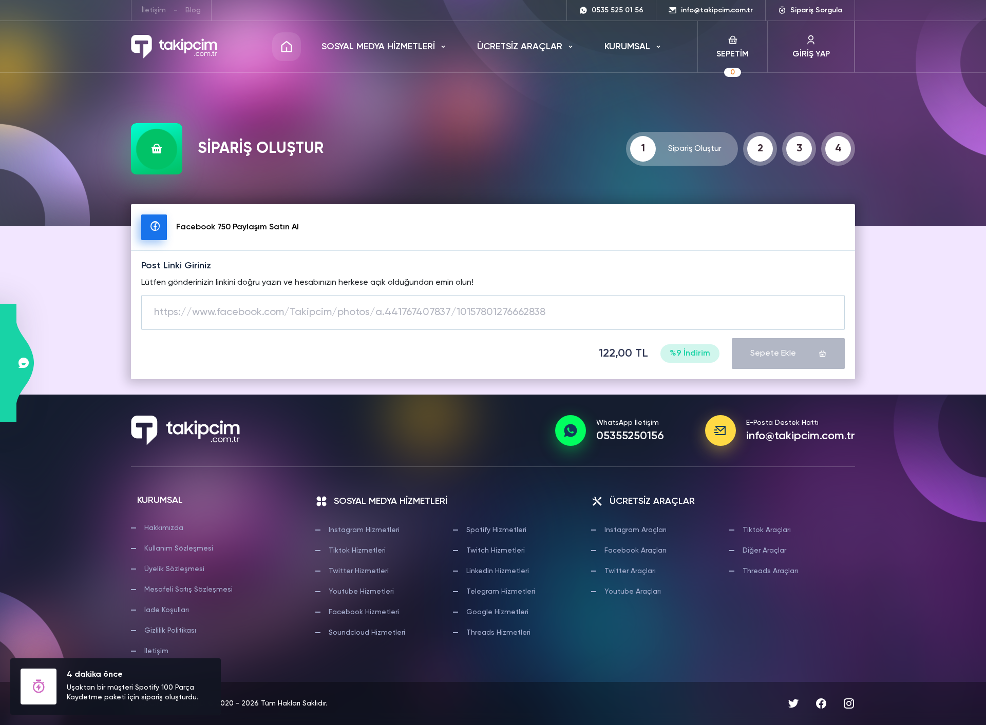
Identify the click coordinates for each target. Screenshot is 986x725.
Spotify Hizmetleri (496, 530)
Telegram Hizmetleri (500, 591)
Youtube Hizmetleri (361, 591)
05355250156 (630, 436)
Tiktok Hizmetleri (357, 550)
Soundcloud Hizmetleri (367, 632)
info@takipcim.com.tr (800, 436)
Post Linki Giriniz (176, 265)
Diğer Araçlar (764, 550)
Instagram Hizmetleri (364, 530)
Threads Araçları (770, 571)
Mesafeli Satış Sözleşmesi (188, 589)
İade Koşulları (166, 610)
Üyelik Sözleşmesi (174, 569)
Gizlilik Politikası (170, 630)
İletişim (154, 10)
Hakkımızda (163, 528)
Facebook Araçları (635, 550)
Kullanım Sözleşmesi (178, 548)
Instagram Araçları (635, 530)
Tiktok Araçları (767, 530)
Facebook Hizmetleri (364, 612)
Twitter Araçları (630, 571)
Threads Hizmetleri (498, 632)
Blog (193, 10)
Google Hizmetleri (497, 612)
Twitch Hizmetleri (495, 550)
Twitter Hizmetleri (359, 571)
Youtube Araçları (632, 591)
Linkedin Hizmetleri (497, 571)
